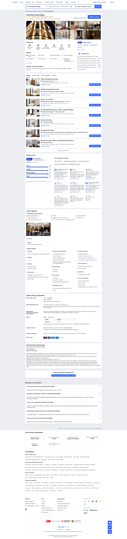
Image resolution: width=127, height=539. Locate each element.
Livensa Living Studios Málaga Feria (32, 459)
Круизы (67, 2)
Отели (21, 2)
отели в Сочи (28, 488)
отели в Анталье (59, 482)
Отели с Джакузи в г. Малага (81, 475)
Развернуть (28, 70)
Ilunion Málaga (76, 456)
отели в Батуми (86, 488)
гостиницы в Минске (29, 485)
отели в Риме (46, 485)
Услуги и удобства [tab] (45, 75)
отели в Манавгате (68, 482)
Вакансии (43, 505)
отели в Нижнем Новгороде (48, 488)
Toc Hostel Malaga (59, 459)
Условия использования (46, 507)
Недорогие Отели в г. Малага (56, 475)
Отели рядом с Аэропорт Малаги (66, 469)
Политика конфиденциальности (48, 510)
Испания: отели (70, 428)
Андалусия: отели (78, 428)
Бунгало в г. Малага (29, 475)
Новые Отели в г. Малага (69, 475)
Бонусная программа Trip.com (64, 503)
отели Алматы (28, 490)
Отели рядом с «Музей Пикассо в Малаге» (34, 464)
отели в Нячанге (52, 490)
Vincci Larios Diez (51, 459)
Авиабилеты (15, 2)
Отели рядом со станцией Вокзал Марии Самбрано (84, 469)
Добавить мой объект (62, 507)
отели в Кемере (44, 482)
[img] (40, 30)
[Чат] (110, 532)
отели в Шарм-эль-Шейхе (78, 482)
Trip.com (60, 428)
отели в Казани (58, 488)
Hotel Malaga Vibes (68, 456)
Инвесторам (60, 501)
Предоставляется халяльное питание (61, 281)
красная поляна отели (67, 488)
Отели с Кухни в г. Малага (48, 477)
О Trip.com (43, 501)
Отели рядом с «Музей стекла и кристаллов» (34, 469)
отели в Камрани (38, 485)
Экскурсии (73, 2)
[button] (78, 2)
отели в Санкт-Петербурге (80, 485)
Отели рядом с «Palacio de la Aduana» (48, 467)
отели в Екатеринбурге (77, 488)
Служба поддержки (29, 501)
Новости (43, 503)
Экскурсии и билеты (49, 2)
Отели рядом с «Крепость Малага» (65, 464)
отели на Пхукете (61, 485)
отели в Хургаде (88, 482)
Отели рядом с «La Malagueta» (50, 464)
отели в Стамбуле (29, 482)
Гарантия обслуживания (30, 503)
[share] (110, 527)
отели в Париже (96, 482)
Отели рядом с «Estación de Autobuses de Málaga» (84, 464)
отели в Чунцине (53, 485)
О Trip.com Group (44, 512)
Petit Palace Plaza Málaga (35, 15)
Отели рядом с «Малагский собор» (64, 467)
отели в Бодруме (35, 490)
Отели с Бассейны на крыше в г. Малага (33, 477)
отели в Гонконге (94, 488)
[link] (99, 2)
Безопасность (60, 510)
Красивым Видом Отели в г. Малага (41, 475)
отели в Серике (37, 482)
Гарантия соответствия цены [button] (81, 17)
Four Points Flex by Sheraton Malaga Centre (34, 456)
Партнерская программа (63, 505)
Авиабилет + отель (29, 2)
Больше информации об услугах (32, 505)
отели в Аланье (52, 482)
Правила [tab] (54, 75)
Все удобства (29, 63)
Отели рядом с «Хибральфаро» (51, 469)
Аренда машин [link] (59, 2)
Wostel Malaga (44, 459)
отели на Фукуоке (70, 485)
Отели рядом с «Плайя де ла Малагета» (80, 467)
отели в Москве (90, 485)
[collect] (110, 523)
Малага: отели (86, 428)
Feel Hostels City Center (49, 456)
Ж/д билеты (39, 2)
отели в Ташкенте (44, 490)
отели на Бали (60, 490)
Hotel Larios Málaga (59, 456)
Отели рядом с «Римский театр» (32, 467)
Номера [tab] (28, 75)
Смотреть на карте (81, 69)
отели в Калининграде (36, 488)
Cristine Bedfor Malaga (84, 456)
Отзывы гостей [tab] (35, 75)
